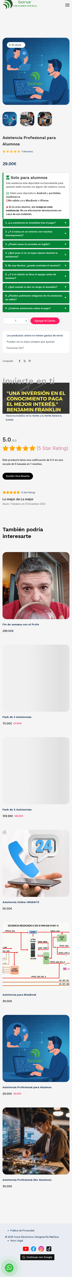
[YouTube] (26, 1249)
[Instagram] (41, 1249)
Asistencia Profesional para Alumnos (27, 1087)
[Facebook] (33, 1249)
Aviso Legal (16, 1240)
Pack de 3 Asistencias (17, 717)
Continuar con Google (39, 1257)
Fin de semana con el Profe (21, 624)
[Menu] (67, 5)
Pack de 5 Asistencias (17, 809)
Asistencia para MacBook (19, 994)
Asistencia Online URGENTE (21, 902)
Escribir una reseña (17, 476)
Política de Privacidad (22, 1230)
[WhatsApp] (37, 1268)
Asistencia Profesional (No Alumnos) (27, 1179)
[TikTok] (49, 1249)
